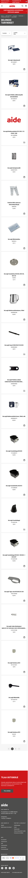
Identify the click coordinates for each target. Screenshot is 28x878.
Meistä (2, 825)
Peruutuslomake (4, 849)
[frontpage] (13, 805)
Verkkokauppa (17, 825)
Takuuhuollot (17, 829)
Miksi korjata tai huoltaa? (6, 827)
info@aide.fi (4, 816)
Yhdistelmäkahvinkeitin (5, 17)
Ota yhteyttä (3, 839)
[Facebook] (10, 868)
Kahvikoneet (21, 15)
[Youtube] (14, 868)
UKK (2, 843)
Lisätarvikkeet (13, 17)
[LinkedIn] (6, 868)
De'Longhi (15, 15)
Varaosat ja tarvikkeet (18, 832)
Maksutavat (3, 847)
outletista (17, 12)
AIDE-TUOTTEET (8, 15)
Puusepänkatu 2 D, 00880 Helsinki (9, 811)
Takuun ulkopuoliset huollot (20, 831)
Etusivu (2, 15)
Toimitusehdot (4, 845)
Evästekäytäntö (5, 872)
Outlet (15, 827)
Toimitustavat (4, 841)
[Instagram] (2, 868)
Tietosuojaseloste (17, 872)
